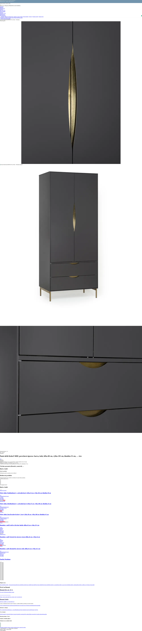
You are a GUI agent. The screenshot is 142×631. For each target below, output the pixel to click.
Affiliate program (32, 614)
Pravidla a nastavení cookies (21, 627)
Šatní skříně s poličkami (73, 584)
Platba (16, 609)
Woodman (14, 584)
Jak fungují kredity (28, 609)
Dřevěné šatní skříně (45, 584)
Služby (1, 614)
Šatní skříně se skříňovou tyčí (82, 584)
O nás (7, 614)
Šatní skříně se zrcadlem (53, 584)
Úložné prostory (11, 17)
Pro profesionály (22, 614)
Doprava (6, 609)
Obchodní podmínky (3, 627)
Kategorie (4, 17)
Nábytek (7, 17)
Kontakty (4, 614)
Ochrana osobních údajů (11, 627)
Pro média (27, 614)
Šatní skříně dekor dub (26, 584)
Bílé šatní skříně (33, 584)
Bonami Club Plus (35, 609)
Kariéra (18, 614)
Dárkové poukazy (13, 614)
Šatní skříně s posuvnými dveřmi (63, 584)
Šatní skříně (20, 17)
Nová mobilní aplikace (39, 614)
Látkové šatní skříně (90, 584)
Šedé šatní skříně (19, 584)
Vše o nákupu (2, 609)
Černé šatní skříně (39, 584)
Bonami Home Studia (21, 609)
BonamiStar (45, 614)
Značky (9, 614)
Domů (1, 17)
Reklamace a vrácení (11, 609)
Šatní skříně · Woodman (8, 584)
